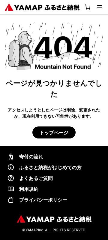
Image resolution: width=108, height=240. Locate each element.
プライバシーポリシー (43, 200)
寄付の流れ (31, 156)
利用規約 (28, 189)
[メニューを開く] (99, 7)
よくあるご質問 (36, 178)
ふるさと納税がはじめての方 (50, 167)
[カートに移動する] (87, 7)
